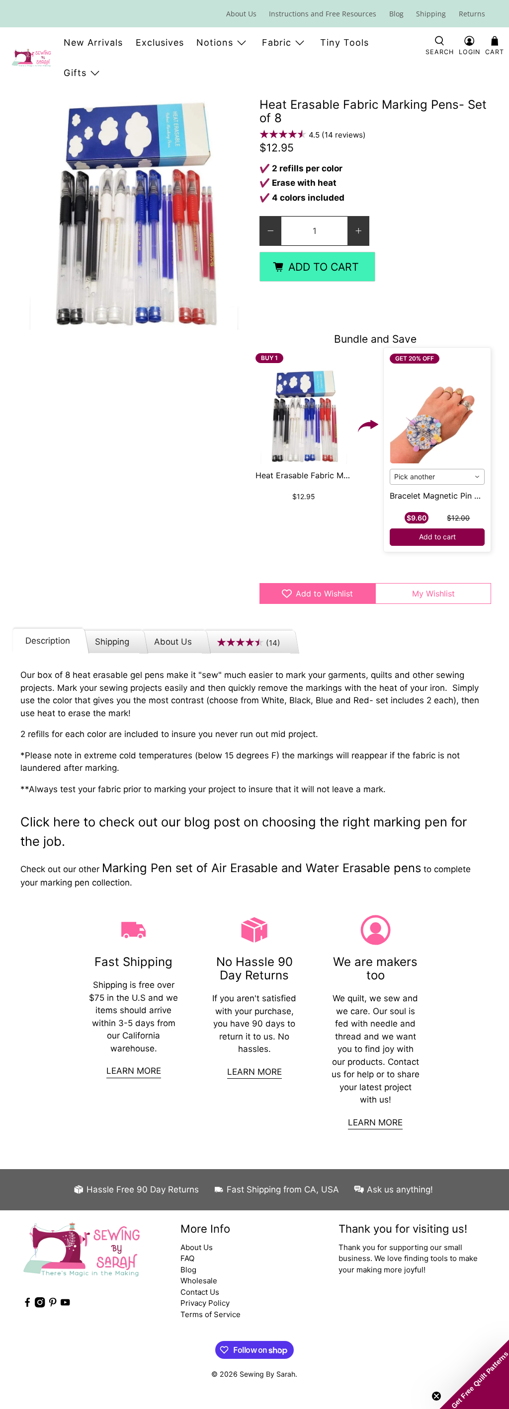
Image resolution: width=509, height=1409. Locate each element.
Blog (396, 13)
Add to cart (437, 536)
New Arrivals (93, 42)
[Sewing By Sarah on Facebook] (27, 1305)
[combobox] (437, 477)
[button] (474, 1374)
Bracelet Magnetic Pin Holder (445, 496)
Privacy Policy (205, 1303)
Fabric (276, 42)
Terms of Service (210, 1314)
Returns (472, 13)
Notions (214, 42)
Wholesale (198, 1280)
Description (47, 641)
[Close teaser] (436, 1396)
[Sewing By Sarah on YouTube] (65, 1305)
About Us (241, 13)
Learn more (133, 1071)
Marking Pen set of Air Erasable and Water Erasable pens (261, 868)
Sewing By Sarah (267, 1374)
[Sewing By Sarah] (31, 57)
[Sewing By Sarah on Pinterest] (53, 1305)
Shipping (431, 13)
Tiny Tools (344, 42)
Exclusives (160, 42)
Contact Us (199, 1292)
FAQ (187, 1258)
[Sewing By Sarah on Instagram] (40, 1305)
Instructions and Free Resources (322, 13)
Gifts (75, 73)
